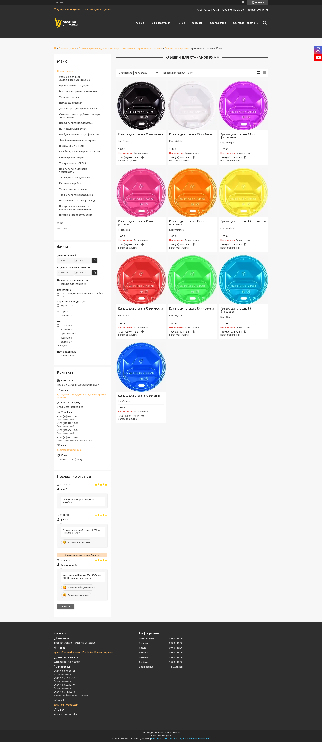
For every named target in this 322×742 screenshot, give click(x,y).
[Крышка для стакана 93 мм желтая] (243, 192)
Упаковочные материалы (73, 189)
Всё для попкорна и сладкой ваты (78, 91)
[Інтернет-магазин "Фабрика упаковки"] (66, 23)
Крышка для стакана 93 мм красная (141, 308)
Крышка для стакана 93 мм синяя (139, 395)
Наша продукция (160, 23)
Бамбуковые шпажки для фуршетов (79, 134)
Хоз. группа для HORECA (72, 163)
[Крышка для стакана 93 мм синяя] (141, 367)
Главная (139, 23)
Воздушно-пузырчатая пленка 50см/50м (78, 501)
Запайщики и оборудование (74, 177)
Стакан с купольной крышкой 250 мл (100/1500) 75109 (81, 531)
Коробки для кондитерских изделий (79, 151)
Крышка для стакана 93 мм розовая (135, 223)
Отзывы (62, 228)
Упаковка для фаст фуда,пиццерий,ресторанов (74, 78)
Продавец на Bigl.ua (161, 736)
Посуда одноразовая (70, 102)
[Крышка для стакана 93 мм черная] (141, 105)
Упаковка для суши (69, 97)
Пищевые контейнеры (71, 146)
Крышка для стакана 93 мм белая (191, 134)
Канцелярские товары (71, 157)
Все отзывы (65, 606)
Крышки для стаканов (150, 48)
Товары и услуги (67, 48)
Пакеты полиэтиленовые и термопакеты (74, 170)
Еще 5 (63, 345)
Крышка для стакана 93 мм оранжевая (186, 223)
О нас (182, 23)
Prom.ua (176, 733)
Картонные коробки (70, 183)
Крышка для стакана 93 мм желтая (243, 221)
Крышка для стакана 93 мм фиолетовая (238, 136)
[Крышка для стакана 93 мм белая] (192, 105)
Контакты (197, 23)
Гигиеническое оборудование (75, 215)
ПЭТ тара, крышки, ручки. (73, 128)
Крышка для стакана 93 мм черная (140, 134)
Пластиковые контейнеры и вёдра (78, 200)
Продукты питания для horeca (76, 123)
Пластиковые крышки (177, 48)
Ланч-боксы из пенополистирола (77, 140)
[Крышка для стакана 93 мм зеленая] (192, 279)
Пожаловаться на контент (164, 739)
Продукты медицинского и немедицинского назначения (75, 208)
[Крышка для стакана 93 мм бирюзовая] (243, 279)
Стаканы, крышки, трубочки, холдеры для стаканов (107, 48)
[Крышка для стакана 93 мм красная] (141, 279)
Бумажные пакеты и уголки (74, 85)
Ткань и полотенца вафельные (76, 195)
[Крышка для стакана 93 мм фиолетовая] (243, 105)
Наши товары (65, 71)
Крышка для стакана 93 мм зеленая (192, 308)
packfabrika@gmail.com (69, 450)
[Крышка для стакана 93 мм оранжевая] (192, 192)
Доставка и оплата (244, 23)
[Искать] (264, 23)
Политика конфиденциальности (194, 739)
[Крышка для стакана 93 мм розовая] (141, 192)
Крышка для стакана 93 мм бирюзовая (238, 310)
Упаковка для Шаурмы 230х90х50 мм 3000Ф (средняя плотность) (82, 576)
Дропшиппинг (218, 23)
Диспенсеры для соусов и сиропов (78, 108)
